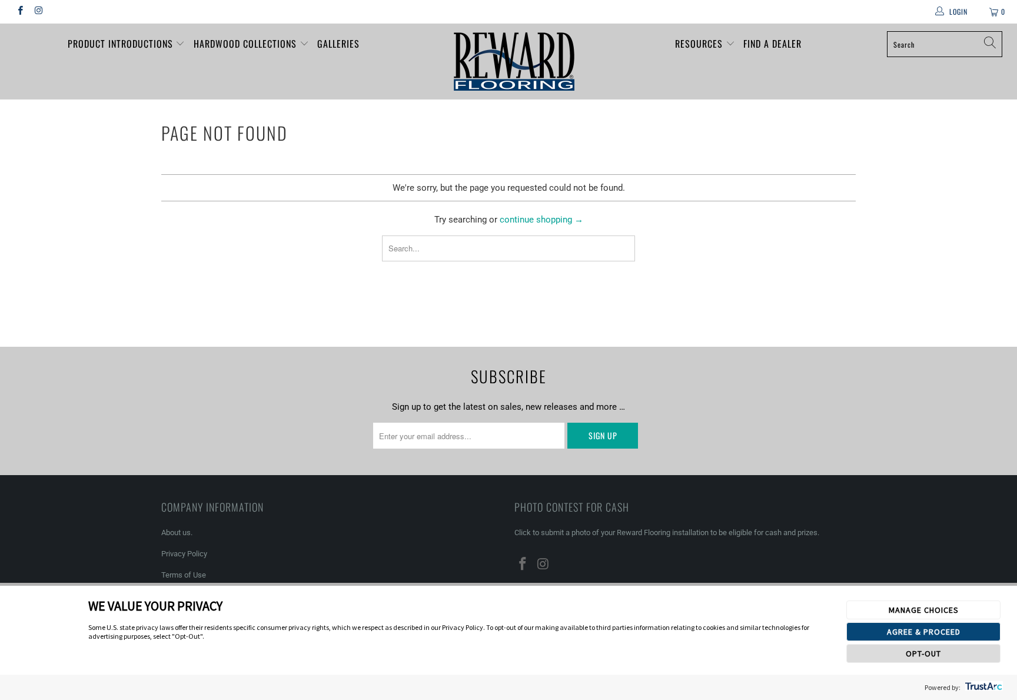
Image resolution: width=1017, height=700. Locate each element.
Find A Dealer (772, 44)
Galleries (338, 44)
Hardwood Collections (247, 44)
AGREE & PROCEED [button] (923, 631)
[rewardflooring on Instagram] (38, 12)
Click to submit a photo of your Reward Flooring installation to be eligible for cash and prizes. (666, 532)
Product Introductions (122, 44)
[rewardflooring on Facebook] (20, 12)
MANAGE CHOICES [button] (924, 610)
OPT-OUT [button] (923, 653)
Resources (700, 44)
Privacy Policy (184, 553)
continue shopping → (541, 219)
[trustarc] (982, 687)
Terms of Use (183, 574)
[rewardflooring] (514, 61)
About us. (176, 532)
